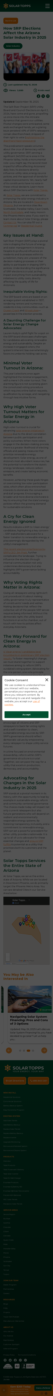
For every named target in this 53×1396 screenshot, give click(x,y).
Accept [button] (26, 714)
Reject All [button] (47, 680)
